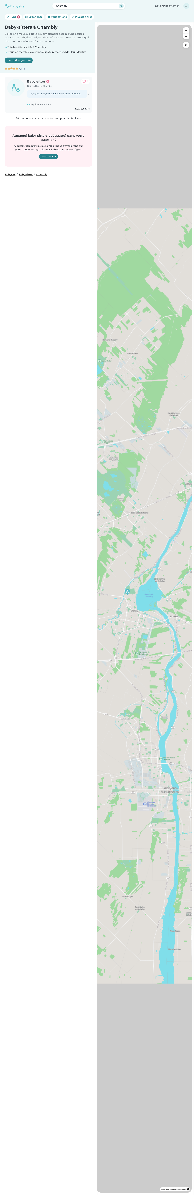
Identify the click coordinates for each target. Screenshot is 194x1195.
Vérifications (58, 16)
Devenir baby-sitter (167, 5)
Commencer (48, 156)
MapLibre (165, 1189)
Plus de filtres (83, 16)
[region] (144, 609)
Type (14, 16)
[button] (127, 592)
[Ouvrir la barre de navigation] (186, 6)
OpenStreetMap (179, 1189)
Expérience (35, 16)
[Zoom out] (186, 36)
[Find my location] (186, 45)
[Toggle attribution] (188, 1189)
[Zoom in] (186, 30)
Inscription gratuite (19, 60)
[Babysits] (14, 5)
